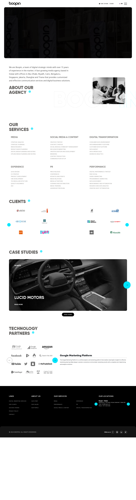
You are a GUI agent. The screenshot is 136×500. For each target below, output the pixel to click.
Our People (35, 407)
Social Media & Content (61, 407)
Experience (79, 401)
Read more (68, 314)
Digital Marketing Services (17, 401)
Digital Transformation (84, 407)
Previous (9, 224)
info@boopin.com (106, 404)
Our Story (34, 401)
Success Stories (14, 407)
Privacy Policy (13, 411)
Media (55, 401)
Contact (12, 414)
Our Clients (13, 404)
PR (77, 404)
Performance (58, 404)
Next (127, 224)
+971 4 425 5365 (106, 406)
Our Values (35, 404)
